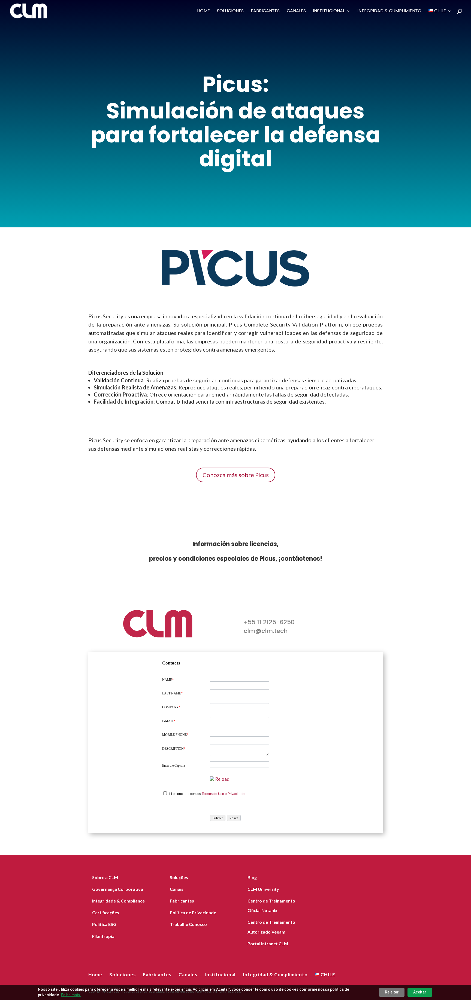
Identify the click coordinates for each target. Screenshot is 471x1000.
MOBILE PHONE (175, 735)
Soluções (179, 877)
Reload (222, 779)
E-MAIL (168, 721)
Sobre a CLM (105, 877)
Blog (252, 877)
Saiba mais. (71, 995)
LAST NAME (172, 693)
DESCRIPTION (173, 749)
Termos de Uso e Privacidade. (224, 794)
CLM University (263, 889)
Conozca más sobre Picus (236, 474)
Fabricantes (265, 11)
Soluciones (230, 11)
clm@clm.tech (266, 631)
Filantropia (103, 936)
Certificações (105, 912)
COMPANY (171, 707)
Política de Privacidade (193, 912)
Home (203, 11)
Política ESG (104, 924)
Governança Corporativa (117, 889)
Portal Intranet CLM (267, 943)
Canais (176, 889)
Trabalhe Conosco (188, 924)
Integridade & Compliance (118, 900)
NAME (168, 680)
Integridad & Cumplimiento (389, 11)
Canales (296, 11)
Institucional (329, 11)
